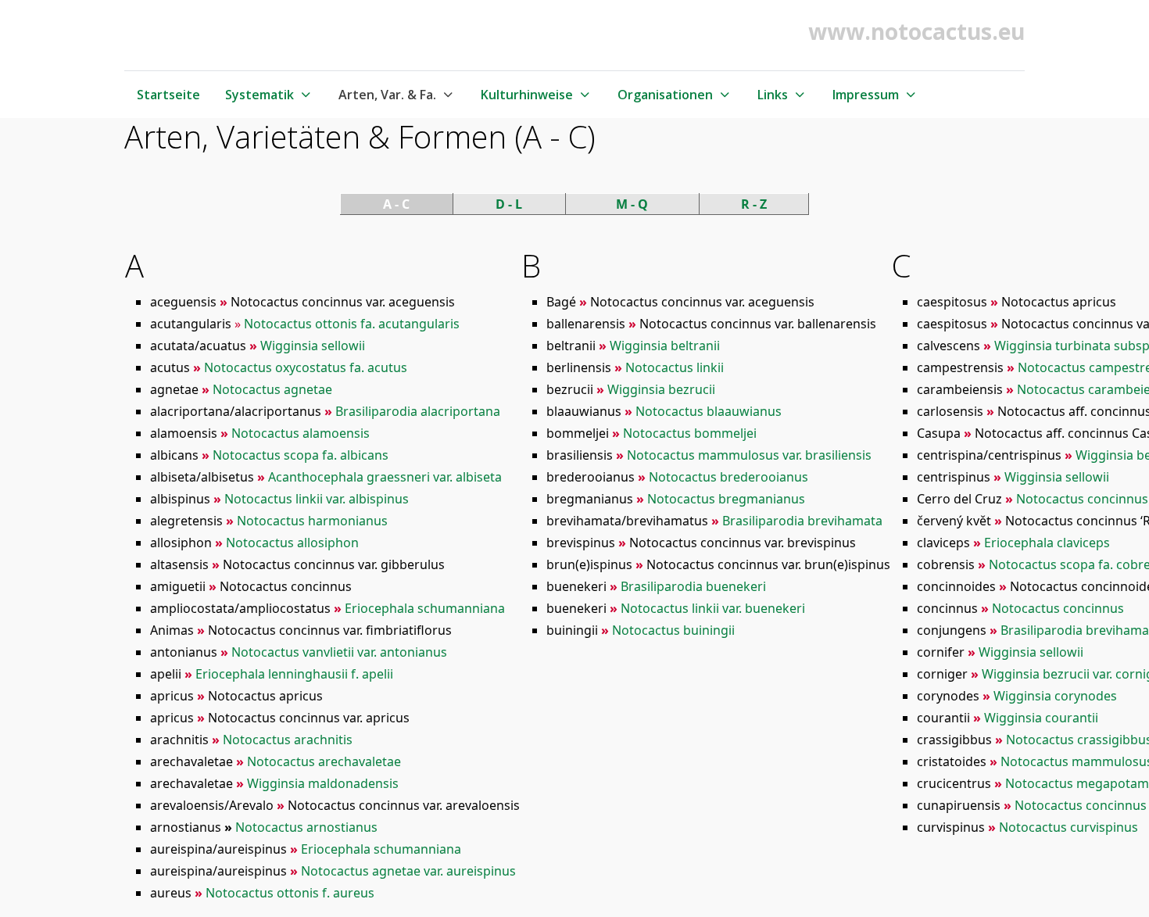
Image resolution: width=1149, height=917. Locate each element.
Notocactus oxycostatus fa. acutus (305, 367)
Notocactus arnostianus (306, 827)
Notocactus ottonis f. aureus (290, 892)
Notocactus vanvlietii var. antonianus (339, 652)
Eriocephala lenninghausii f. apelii (294, 673)
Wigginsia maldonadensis (323, 783)
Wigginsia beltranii (665, 345)
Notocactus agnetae (272, 389)
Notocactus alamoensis (300, 433)
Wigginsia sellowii (312, 345)
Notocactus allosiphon (292, 542)
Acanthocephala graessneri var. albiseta (385, 476)
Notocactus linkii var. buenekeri (713, 608)
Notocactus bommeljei (690, 433)
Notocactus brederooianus (728, 476)
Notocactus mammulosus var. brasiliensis (749, 455)
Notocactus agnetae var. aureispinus (408, 870)
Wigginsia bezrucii (661, 389)
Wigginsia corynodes (1055, 695)
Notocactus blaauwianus (708, 411)
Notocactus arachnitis (288, 739)
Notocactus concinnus (1058, 608)
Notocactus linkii (674, 367)
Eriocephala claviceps (1047, 542)
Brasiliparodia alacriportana (417, 411)
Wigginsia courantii (1041, 717)
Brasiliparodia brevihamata (802, 520)
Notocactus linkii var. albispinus (316, 498)
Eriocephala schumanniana (425, 608)
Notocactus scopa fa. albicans (300, 455)
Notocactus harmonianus (312, 520)
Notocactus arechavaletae (324, 761)
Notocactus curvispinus (1068, 827)
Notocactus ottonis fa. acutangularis (352, 323)
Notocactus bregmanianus (726, 498)
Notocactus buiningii (673, 630)
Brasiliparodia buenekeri (693, 586)
